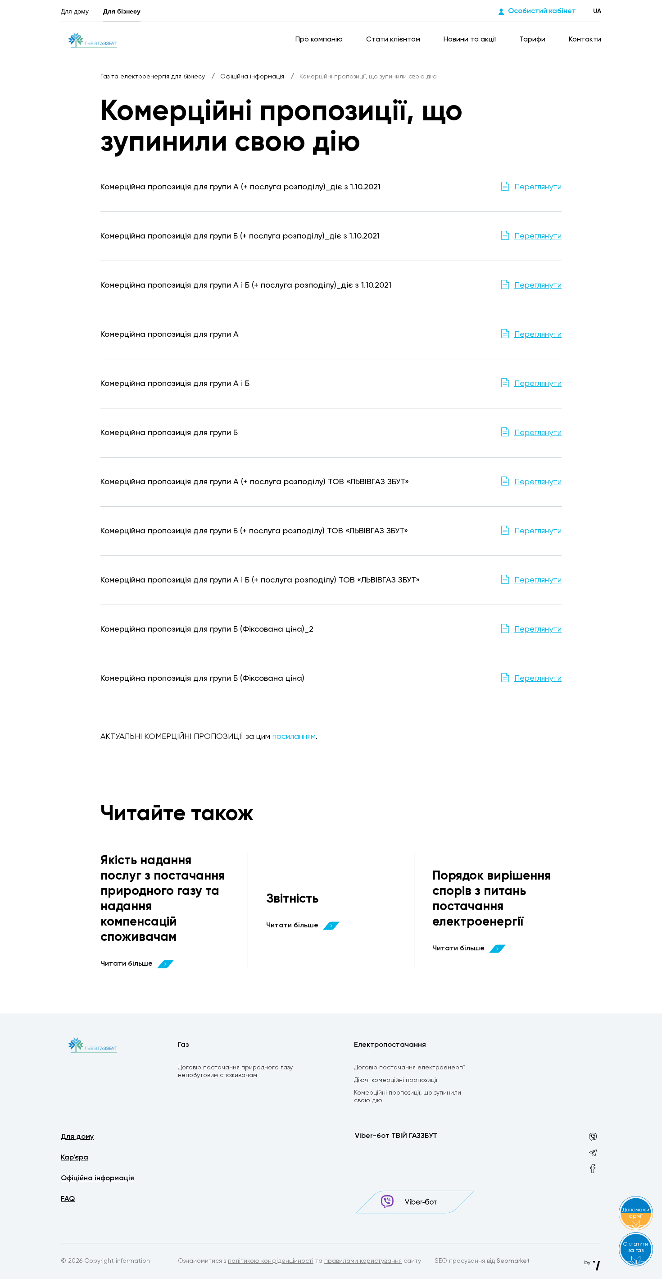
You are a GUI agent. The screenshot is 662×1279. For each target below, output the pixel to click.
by (588, 1262)
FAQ (68, 1199)
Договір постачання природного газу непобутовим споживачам (235, 1071)
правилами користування (363, 1261)
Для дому (75, 11)
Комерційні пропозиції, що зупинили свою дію (407, 1097)
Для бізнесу (122, 11)
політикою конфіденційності (270, 1261)
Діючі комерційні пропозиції (395, 1080)
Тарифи (533, 39)
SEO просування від (482, 1261)
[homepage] (92, 40)
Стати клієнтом (394, 39)
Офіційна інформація (253, 76)
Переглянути (538, 187)
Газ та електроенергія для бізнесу (153, 76)
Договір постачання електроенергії (409, 1067)
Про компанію (320, 39)
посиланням (294, 737)
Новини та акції (471, 39)
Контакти (585, 39)
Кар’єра (74, 1157)
